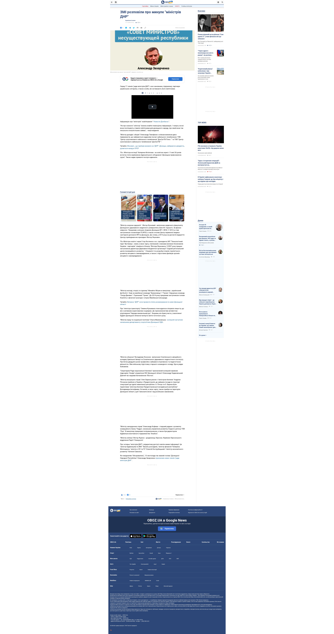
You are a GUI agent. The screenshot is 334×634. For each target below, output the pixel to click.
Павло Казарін (202, 231)
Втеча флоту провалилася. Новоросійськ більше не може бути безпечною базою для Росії (207, 314)
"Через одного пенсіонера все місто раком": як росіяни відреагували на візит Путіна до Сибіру (206, 53)
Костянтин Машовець (204, 257)
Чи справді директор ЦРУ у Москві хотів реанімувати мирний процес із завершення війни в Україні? (207, 290)
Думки (200, 220)
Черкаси (168, 547)
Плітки (140, 586)
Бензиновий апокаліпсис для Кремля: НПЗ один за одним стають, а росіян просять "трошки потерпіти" (207, 238)
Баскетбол (141, 553)
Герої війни (145, 6)
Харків (139, 547)
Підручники (140, 558)
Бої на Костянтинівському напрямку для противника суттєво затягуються (207, 252)
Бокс (159, 553)
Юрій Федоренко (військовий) (206, 242)
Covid (157, 580)
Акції (155, 564)
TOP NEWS (202, 122)
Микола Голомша (203, 306)
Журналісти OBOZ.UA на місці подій (197, 512)
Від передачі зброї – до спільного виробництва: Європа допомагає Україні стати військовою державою (207, 302)
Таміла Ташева (202, 318)
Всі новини (220, 542)
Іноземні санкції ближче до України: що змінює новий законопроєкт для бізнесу (207, 325)
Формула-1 (169, 553)
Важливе (201, 11)
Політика (128, 542)
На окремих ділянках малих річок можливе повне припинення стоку (206, 77)
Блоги (188, 542)
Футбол (131, 553)
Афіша (131, 586)
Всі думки (202, 335)
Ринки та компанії (134, 575)
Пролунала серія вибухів (205, 153)
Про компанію (133, 509)
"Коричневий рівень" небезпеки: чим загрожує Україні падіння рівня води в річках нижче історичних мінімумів (206, 71)
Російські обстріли (186, 6)
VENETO (177, 6)
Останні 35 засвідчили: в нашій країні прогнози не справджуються (205, 227)
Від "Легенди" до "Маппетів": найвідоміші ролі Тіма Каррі (210, 42)
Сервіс (163, 564)
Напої (140, 569)
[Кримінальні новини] (159, 499)
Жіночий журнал (168, 586)
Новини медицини (135, 580)
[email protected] (130, 621)
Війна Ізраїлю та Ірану (166, 6)
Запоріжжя (149, 547)
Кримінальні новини (130, 20)
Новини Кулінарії (152, 569)
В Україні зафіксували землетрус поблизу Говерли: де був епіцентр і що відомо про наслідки (210, 179)
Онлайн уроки (152, 558)
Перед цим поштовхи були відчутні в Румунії (210, 184)
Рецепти (132, 569)
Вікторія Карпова (203, 330)
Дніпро (159, 547)
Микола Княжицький (204, 294)
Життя (158, 542)
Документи (152, 512)
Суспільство (206, 542)
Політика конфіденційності (195, 509)
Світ (142, 542)
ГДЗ (131, 558)
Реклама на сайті (134, 512)
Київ (131, 547)
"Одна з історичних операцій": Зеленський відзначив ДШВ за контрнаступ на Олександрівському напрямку (209, 163)
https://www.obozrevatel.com (167, 594)
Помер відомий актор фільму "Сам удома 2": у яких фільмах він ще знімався (210, 37)
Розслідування (176, 542)
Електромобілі (144, 564)
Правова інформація (174, 509)
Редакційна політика (131, 498)
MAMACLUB (148, 580)
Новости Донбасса (161, 122)
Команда (151, 509)
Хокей (151, 553)
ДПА (162, 558)
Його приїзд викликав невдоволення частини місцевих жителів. (204, 59)
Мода (157, 586)
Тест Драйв (133, 564)
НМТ (177, 558)
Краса (148, 586)
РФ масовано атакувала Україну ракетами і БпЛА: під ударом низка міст (211, 148)
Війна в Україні (154, 6)
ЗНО (170, 558)
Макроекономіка (149, 575)
